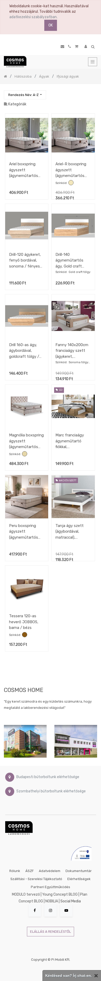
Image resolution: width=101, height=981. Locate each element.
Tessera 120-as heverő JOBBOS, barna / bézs (23, 622)
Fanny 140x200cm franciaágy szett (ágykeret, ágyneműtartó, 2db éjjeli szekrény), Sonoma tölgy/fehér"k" (72, 350)
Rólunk (14, 871)
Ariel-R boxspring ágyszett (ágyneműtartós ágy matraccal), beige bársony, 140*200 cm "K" (70, 170)
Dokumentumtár (79, 871)
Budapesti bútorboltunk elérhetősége (47, 777)
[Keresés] (93, 92)
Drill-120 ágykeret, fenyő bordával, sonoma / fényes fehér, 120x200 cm (25, 260)
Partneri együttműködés (50, 887)
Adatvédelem (49, 871)
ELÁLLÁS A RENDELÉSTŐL (50, 932)
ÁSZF (29, 871)
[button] (25, 94)
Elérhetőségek (79, 879)
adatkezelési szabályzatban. (33, 17)
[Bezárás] (96, 975)
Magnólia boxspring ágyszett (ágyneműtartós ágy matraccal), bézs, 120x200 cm (26, 441)
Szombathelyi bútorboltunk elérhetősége (51, 791)
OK (50, 25)
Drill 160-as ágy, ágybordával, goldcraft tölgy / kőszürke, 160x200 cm (25, 350)
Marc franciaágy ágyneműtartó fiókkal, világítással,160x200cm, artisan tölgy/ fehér (73, 441)
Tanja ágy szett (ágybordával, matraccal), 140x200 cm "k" (69, 531)
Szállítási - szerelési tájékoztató (36, 879)
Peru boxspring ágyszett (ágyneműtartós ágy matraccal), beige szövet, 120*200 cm (23, 531)
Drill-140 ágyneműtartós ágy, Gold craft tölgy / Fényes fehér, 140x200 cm (72, 260)
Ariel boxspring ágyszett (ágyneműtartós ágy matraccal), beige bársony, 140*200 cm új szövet (23, 170)
